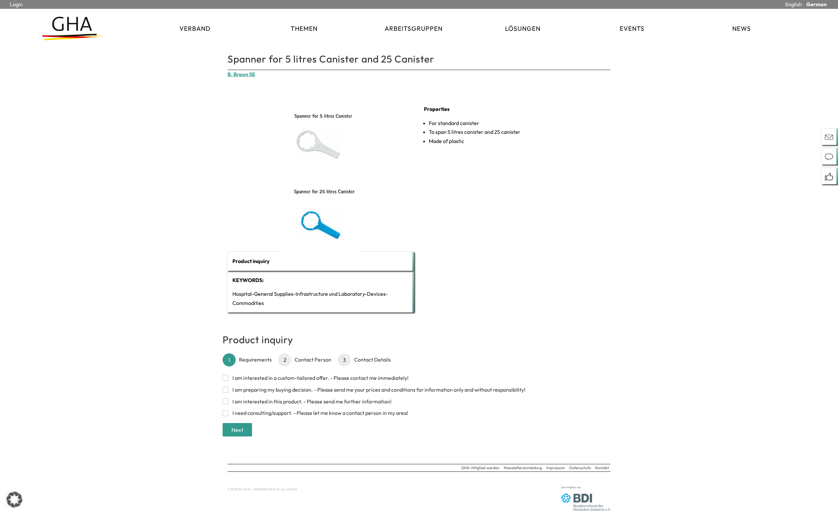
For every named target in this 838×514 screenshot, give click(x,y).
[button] (14, 499)
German (816, 4)
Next (237, 429)
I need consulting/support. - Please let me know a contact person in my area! (320, 413)
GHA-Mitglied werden (480, 467)
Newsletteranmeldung (523, 467)
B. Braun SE (241, 74)
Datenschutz (580, 467)
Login (16, 4)
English (793, 4)
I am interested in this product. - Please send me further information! (312, 401)
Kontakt (602, 467)
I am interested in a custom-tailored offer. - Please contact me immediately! (320, 378)
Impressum (555, 467)
